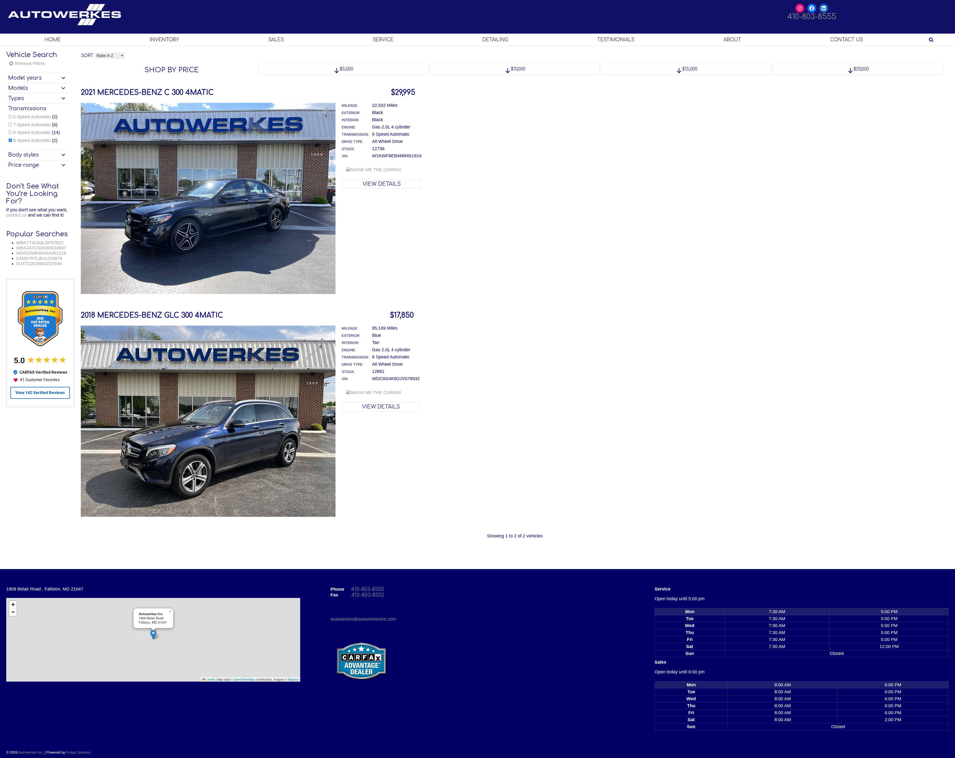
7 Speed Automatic (32, 124)
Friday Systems (78, 752)
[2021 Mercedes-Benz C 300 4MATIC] (208, 292)
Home (53, 39)
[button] (153, 635)
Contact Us (846, 39)
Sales (276, 39)
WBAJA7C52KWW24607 (41, 247)
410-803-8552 (367, 595)
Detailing (495, 39)
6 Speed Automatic (32, 116)
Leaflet (210, 679)
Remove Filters (29, 63)
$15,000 (689, 68)
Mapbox (293, 679)
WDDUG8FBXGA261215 (41, 253)
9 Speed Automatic (32, 140)
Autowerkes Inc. (31, 752)
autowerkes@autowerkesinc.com (363, 619)
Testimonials (615, 39)
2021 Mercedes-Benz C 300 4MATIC (147, 93)
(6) (35, 124)
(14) (36, 132)
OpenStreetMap (244, 679)
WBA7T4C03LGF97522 (39, 242)
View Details (382, 184)
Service (383, 39)
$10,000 (517, 68)
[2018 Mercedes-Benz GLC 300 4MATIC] (208, 515)
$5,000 (345, 68)
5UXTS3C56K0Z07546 (39, 263)
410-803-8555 (811, 17)
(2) (35, 116)
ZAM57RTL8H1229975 (39, 258)
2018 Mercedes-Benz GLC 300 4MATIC (152, 315)
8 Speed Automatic (32, 132)
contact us (16, 215)
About (732, 39)
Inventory (164, 39)
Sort (87, 55)
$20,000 (860, 68)
